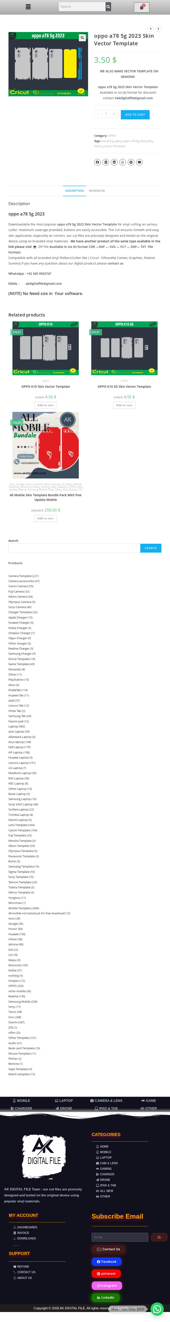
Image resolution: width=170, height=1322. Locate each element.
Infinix (47, 484)
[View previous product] (151, 29)
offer (53, 487)
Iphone (56, 484)
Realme (22, 489)
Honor (29, 484)
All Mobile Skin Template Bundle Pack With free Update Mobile (45, 497)
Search (13, 541)
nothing (45, 487)
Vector (98, 146)
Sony (51, 489)
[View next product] (158, 29)
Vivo (65, 489)
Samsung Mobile (37, 489)
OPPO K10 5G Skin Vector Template (124, 386)
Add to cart (135, 115)
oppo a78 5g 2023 (134, 141)
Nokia (36, 487)
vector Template (115, 146)
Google (20, 484)
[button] (28, 7)
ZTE (80, 489)
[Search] (108, 6)
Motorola (25, 487)
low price (107, 141)
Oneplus (62, 487)
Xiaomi (73, 489)
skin (150, 141)
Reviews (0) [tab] (97, 191)
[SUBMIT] (159, 1237)
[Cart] (141, 7)
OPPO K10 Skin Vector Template (45, 386)
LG (62, 484)
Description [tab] (74, 191)
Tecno (58, 489)
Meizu (69, 484)
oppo (118, 141)
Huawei (38, 484)
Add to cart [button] (45, 405)
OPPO (112, 136)
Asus (12, 484)
